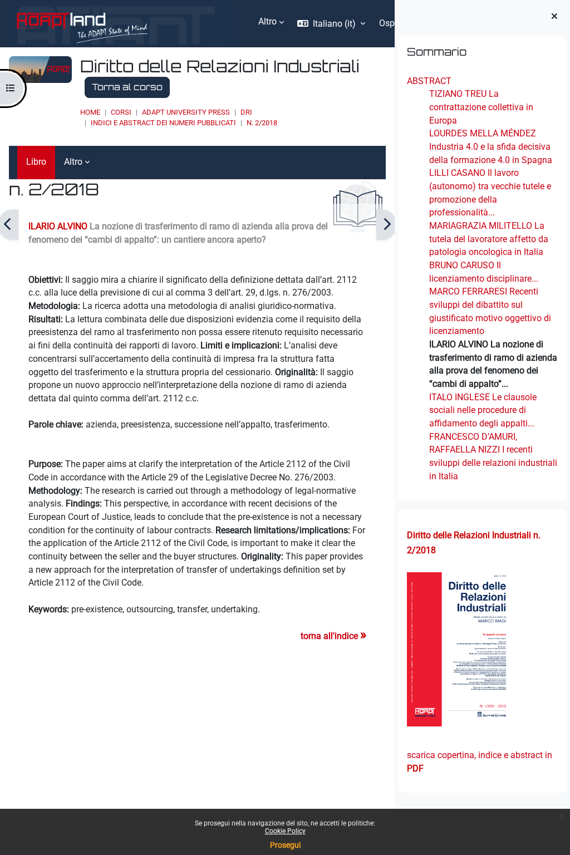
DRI (246, 112)
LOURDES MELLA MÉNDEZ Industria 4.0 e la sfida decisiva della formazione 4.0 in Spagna (490, 146)
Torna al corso (127, 86)
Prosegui (285, 845)
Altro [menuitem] (267, 21)
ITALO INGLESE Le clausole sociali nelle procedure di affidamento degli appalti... (483, 410)
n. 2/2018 (262, 123)
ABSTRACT (429, 81)
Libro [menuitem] (36, 161)
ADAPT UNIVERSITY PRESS (186, 112)
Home (90, 112)
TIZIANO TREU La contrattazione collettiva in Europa (481, 107)
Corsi (121, 112)
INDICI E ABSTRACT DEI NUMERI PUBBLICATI (163, 123)
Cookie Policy (285, 831)
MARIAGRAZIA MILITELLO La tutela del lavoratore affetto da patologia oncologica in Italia (488, 238)
